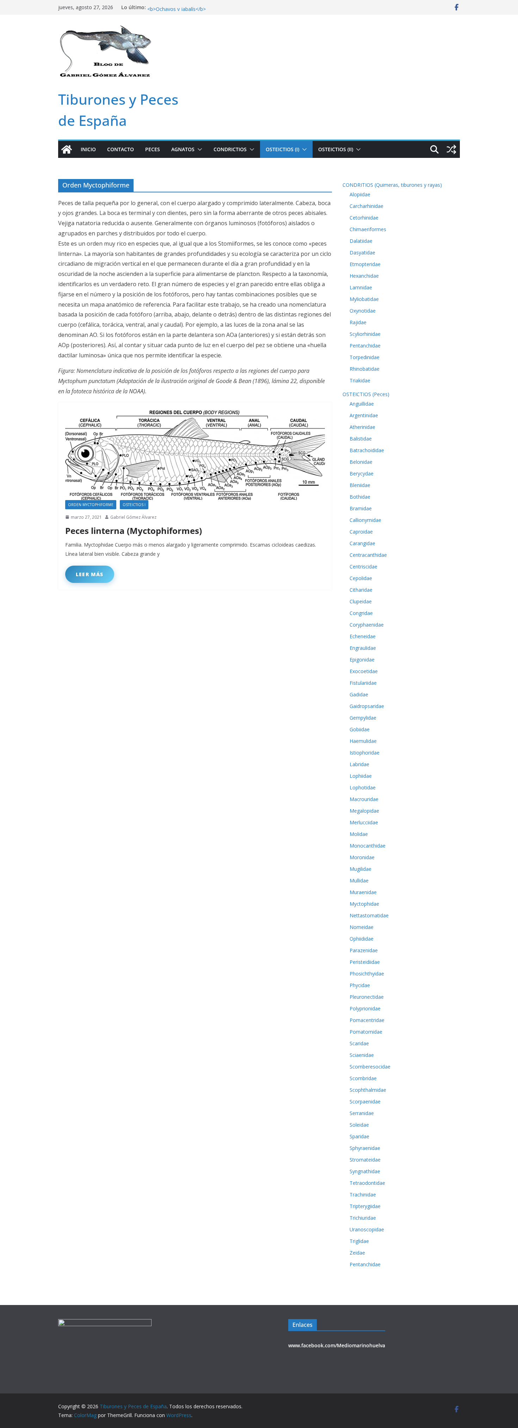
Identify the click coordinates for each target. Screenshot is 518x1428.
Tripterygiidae (365, 1206)
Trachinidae (363, 1194)
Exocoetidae (364, 671)
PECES (152, 149)
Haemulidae (363, 741)
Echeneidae (363, 636)
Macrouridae (364, 799)
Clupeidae (361, 601)
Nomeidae (362, 927)
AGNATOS (183, 149)
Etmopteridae (365, 264)
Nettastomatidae (369, 915)
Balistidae (361, 438)
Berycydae (362, 473)
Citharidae (361, 589)
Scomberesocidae (370, 1066)
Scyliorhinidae (365, 334)
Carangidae (362, 543)
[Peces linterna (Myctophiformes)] (195, 454)
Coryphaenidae (367, 624)
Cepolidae (361, 578)
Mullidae (359, 880)
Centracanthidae (368, 555)
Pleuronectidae (367, 996)
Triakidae (360, 380)
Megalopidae (364, 810)
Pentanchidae (365, 345)
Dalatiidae (361, 241)
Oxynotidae (363, 310)
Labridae (359, 764)
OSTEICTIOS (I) (282, 149)
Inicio (88, 149)
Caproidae (361, 531)
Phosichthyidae (367, 973)
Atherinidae (362, 427)
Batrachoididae (367, 450)
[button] (198, 149)
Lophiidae (361, 776)
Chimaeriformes (368, 229)
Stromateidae (365, 1159)
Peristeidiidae (365, 962)
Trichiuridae (363, 1217)
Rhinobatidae (365, 368)
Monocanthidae (368, 845)
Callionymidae (365, 520)
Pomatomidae (366, 1031)
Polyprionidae (365, 1008)
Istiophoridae (365, 752)
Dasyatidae (362, 252)
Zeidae (357, 1252)
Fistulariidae (363, 682)
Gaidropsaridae (367, 706)
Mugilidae (360, 869)
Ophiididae (362, 938)
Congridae (361, 613)
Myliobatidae (364, 299)
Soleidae (359, 1124)
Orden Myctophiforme (90, 504)
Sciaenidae (362, 1055)
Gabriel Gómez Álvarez (133, 517)
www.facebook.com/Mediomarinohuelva (336, 1345)
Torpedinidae (365, 357)
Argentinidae (364, 415)
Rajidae (358, 322)
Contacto (120, 149)
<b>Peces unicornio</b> (174, 7)
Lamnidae (361, 287)
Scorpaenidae (365, 1101)
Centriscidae (363, 566)
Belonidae (361, 461)
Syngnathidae (365, 1171)
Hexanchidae (364, 275)
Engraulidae (363, 648)
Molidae (359, 834)
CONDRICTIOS (230, 149)
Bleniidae (360, 485)
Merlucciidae (364, 822)
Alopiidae (360, 194)
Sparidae (359, 1136)
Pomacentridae (367, 1020)
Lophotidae (363, 787)
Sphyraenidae (365, 1148)
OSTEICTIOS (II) (335, 149)
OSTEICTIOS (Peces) (366, 394)
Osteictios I (134, 504)
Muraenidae (363, 892)
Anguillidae (362, 403)
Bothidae (360, 496)
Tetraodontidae (367, 1183)
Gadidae (359, 694)
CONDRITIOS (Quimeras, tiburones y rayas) (392, 184)
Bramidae (361, 508)
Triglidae (359, 1241)
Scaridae (359, 1043)
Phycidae (360, 985)
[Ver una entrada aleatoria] (451, 149)
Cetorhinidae (364, 217)
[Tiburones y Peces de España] (66, 149)
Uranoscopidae (367, 1229)
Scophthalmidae (368, 1090)
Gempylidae (363, 717)
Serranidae (362, 1113)
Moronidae (362, 857)
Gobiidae (360, 729)
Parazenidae (364, 950)
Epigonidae (362, 659)
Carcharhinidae (366, 206)
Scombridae (363, 1078)
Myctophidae (364, 903)
